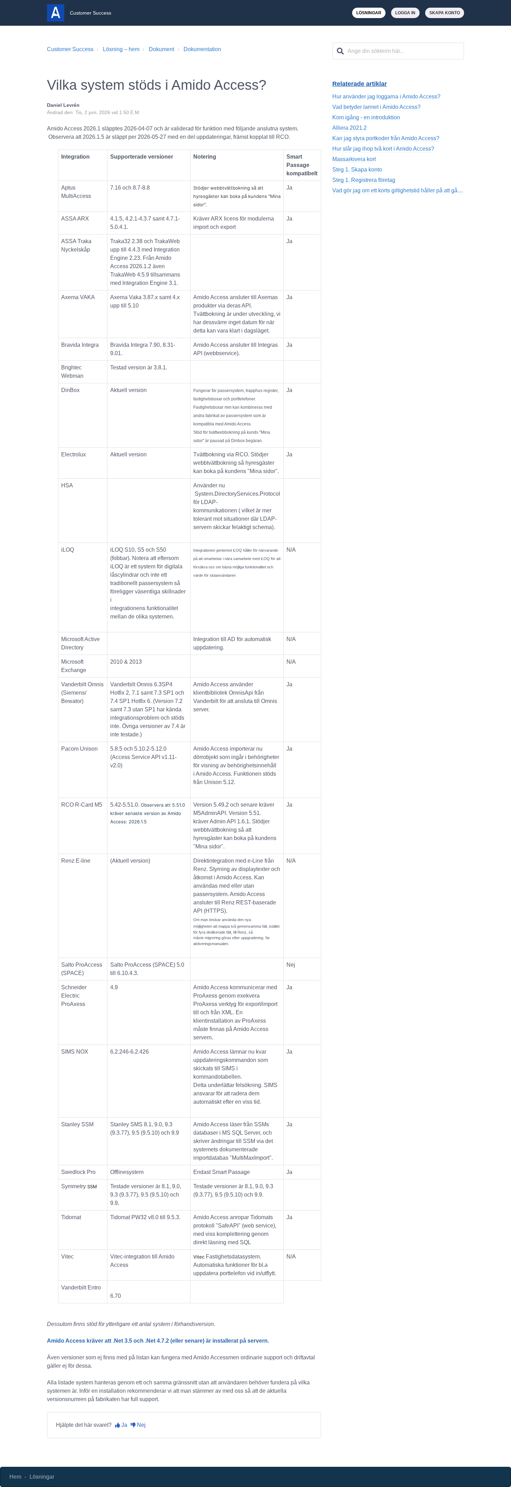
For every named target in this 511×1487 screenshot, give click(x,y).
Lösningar (368, 12)
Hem (15, 1477)
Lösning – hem (121, 49)
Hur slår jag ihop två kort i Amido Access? (383, 149)
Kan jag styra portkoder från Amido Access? (385, 138)
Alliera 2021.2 (349, 128)
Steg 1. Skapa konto (357, 170)
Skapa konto (444, 12)
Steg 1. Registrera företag (363, 180)
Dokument (161, 49)
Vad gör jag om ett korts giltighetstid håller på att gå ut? (399, 190)
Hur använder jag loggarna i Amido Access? (386, 96)
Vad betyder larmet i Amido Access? (376, 107)
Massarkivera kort (354, 159)
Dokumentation (202, 49)
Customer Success (70, 49)
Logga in (405, 12)
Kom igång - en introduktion (366, 117)
